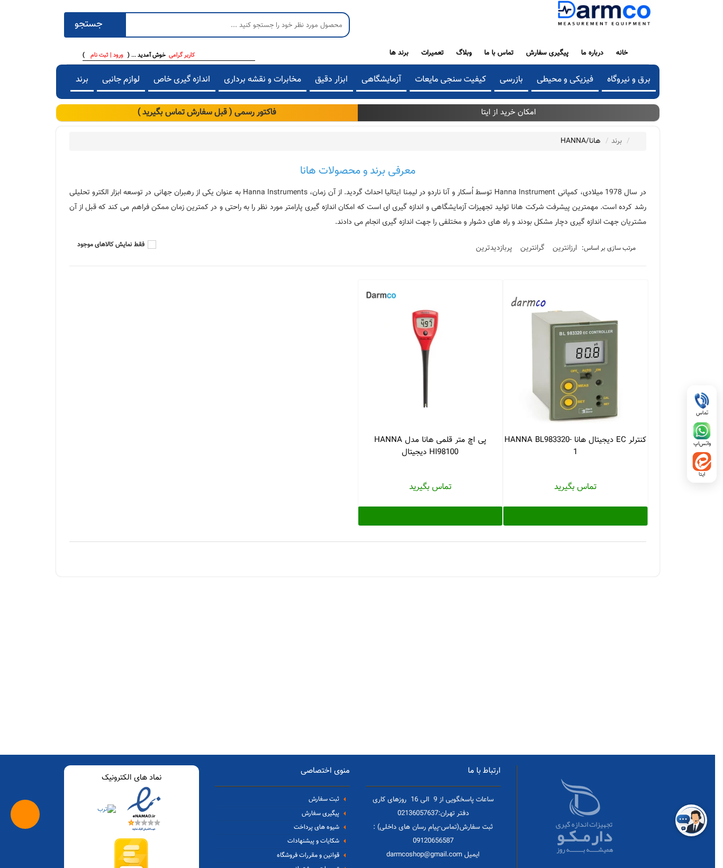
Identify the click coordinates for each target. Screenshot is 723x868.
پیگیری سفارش (547, 52)
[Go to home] (635, 140)
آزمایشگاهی (381, 79)
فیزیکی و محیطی (565, 79)
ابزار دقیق (331, 79)
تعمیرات (432, 52)
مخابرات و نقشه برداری (262, 79)
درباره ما (592, 52)
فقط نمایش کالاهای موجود (110, 244)
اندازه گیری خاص (181, 79)
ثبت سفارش (324, 799)
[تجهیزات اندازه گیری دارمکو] (604, 14)
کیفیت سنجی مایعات (450, 79)
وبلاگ (464, 52)
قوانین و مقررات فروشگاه (308, 855)
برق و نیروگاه (628, 79)
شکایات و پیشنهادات (313, 841)
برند (82, 79)
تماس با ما (498, 52)
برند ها (399, 52)
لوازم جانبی (121, 79)
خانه (622, 52)
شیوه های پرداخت (316, 827)
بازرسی (511, 79)
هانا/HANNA (581, 141)
